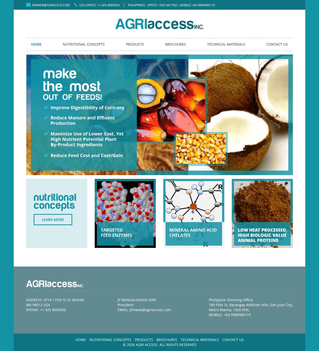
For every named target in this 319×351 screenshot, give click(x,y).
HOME (36, 44)
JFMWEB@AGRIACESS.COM (50, 5)
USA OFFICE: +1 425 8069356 (99, 5)
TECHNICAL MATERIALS (226, 44)
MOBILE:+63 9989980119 (197, 5)
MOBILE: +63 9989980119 (230, 314)
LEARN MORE (53, 219)
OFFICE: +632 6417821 (162, 5)
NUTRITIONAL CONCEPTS (84, 44)
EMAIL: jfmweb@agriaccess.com (144, 309)
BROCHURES (175, 44)
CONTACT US (277, 44)
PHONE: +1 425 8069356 (46, 309)
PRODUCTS (135, 44)
